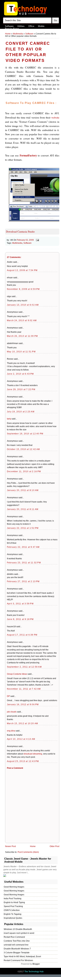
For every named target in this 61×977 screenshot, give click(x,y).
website (55, 117)
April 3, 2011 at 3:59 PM (20, 603)
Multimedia (18, 34)
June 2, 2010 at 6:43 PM (20, 374)
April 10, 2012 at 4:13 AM (21, 739)
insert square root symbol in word (19, 933)
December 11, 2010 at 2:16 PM (24, 471)
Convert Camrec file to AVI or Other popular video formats (28, 52)
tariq (9, 419)
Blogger (36, 964)
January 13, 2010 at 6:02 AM (23, 305)
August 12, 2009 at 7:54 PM (22, 270)
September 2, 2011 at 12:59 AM (24, 667)
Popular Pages (12, 28)
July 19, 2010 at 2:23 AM (20, 411)
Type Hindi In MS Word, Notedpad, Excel (22, 956)
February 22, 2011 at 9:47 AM (23, 547)
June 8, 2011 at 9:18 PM (20, 619)
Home (8, 34)
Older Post (54, 846)
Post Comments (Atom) (28, 852)
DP (8, 696)
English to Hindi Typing (14, 902)
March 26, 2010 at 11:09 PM (22, 336)
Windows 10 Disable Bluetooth (18, 929)
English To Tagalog (12, 914)
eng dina (11, 731)
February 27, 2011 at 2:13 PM (23, 581)
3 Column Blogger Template (16, 952)
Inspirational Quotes (13, 918)
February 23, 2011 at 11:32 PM (24, 562)
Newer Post (10, 846)
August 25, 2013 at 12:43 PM (23, 761)
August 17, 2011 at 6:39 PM (22, 635)
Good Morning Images (14, 887)
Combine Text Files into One (17, 941)
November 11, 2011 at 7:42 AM (24, 689)
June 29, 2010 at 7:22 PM (21, 389)
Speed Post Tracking (13, 906)
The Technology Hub (34, 971)
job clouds (11, 712)
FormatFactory (28, 155)
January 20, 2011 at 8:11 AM (22, 509)
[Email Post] (37, 240)
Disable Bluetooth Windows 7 (17, 949)
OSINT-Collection (12, 910)
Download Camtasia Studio (20, 231)
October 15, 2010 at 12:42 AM (23, 449)
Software (9, 26)
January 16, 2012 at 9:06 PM (23, 704)
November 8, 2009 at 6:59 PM (23, 289)
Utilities (21, 26)
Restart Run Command (14, 937)
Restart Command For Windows (18, 960)
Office (31, 26)
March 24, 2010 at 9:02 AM (22, 320)
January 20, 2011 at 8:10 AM (22, 490)
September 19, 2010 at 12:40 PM (25, 433)
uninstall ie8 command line (16, 945)
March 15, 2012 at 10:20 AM (22, 723)
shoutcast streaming (33, 754)
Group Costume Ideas (17, 674)
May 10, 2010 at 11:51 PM (21, 351)
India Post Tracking (12, 898)
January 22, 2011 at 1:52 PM (22, 528)
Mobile (41, 26)
